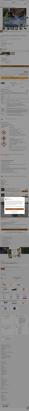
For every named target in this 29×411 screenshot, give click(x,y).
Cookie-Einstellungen (18, 206)
